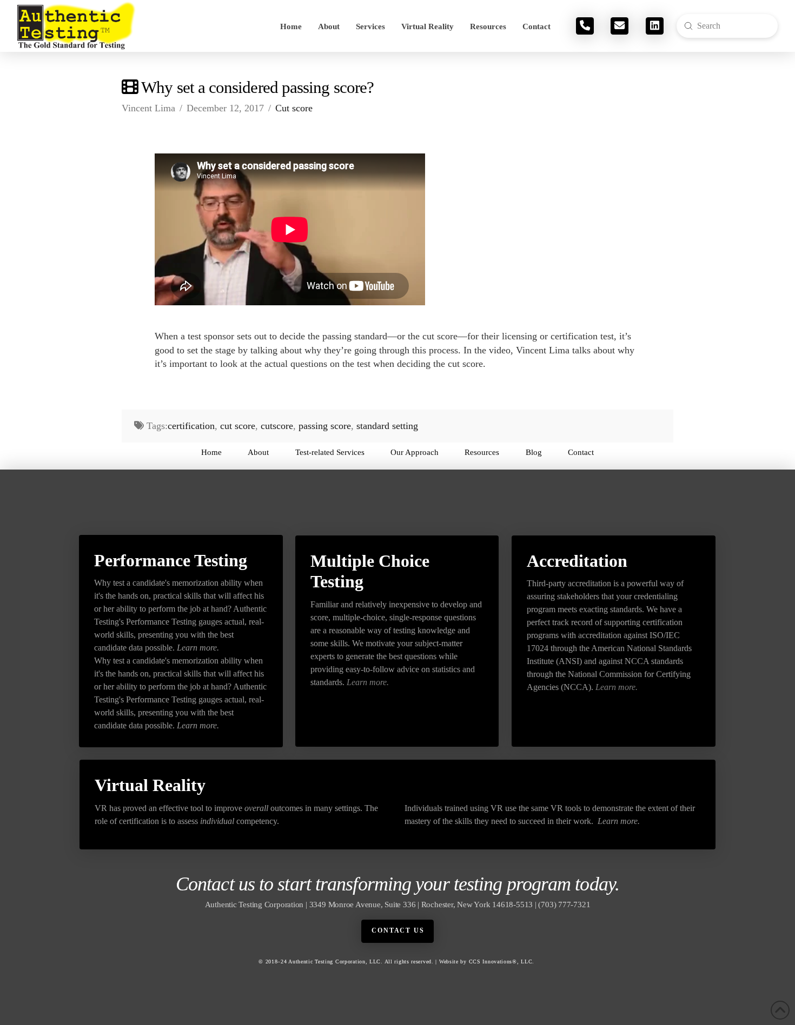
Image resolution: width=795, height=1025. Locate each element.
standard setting (387, 425)
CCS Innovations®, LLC (501, 961)
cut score (237, 425)
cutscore (277, 425)
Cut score (294, 108)
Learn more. (198, 647)
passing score (325, 425)
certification (191, 425)
